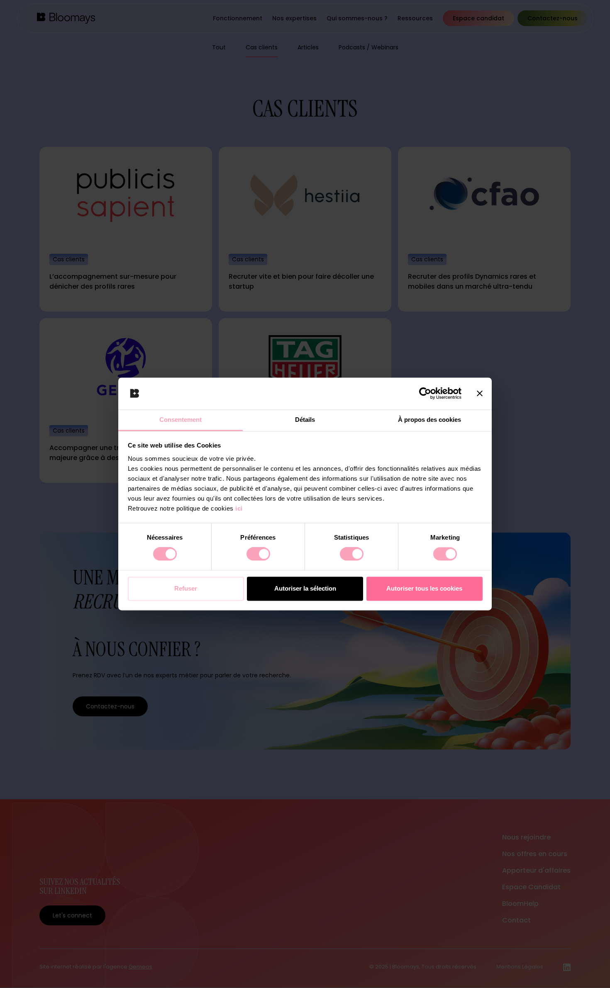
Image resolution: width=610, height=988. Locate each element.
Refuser (185, 588)
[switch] (258, 554)
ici (239, 508)
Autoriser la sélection (305, 588)
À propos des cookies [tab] (429, 419)
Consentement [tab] (180, 419)
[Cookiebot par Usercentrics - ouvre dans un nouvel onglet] (425, 393)
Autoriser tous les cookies (424, 588)
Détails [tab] (305, 419)
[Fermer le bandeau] (480, 394)
